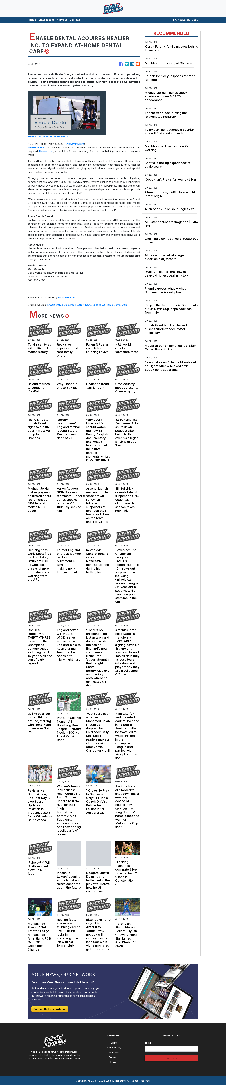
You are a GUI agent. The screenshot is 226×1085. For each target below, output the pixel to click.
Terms (113, 1042)
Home (32, 19)
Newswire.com (75, 143)
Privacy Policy (113, 1047)
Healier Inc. (46, 151)
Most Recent (46, 19)
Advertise (113, 1052)
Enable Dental (36, 147)
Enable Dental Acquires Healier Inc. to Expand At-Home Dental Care (87, 304)
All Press (62, 19)
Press (113, 1062)
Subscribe (171, 1058)
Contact (75, 19)
